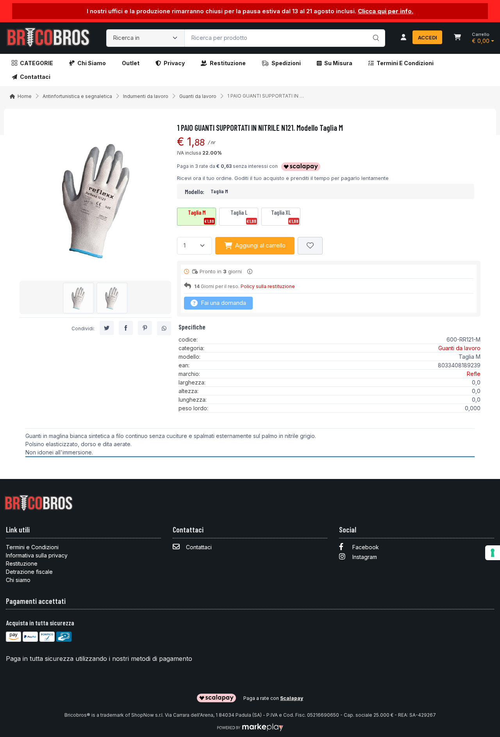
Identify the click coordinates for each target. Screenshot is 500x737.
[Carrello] (457, 38)
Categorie (36, 63)
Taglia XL (284, 216)
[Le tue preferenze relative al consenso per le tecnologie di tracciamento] (492, 552)
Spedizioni (286, 63)
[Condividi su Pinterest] (145, 328)
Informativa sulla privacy (37, 555)
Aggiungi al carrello (260, 245)
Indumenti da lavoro (145, 96)
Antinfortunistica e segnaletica (77, 96)
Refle (473, 373)
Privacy (174, 63)
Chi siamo (91, 63)
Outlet (130, 63)
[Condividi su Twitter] (107, 328)
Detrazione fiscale (29, 571)
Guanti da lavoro (197, 96)
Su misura (338, 63)
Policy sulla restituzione (268, 286)
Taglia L (243, 216)
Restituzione (228, 63)
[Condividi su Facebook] (126, 328)
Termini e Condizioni (405, 63)
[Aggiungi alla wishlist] (310, 246)
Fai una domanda (222, 302)
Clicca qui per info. (385, 11)
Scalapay (291, 698)
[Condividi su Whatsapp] (164, 329)
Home (25, 96)
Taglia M (201, 216)
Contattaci (35, 76)
